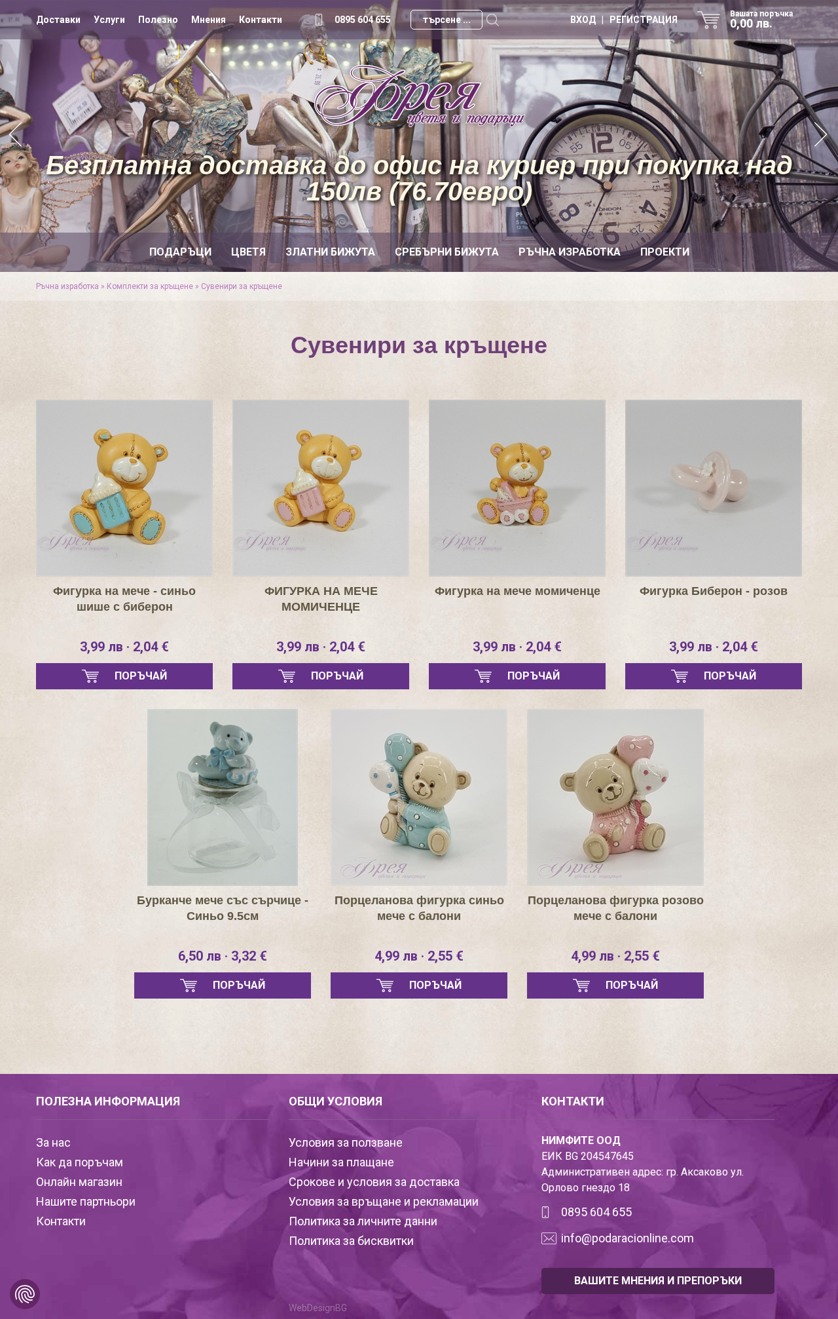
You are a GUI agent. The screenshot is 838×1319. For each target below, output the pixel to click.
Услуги (109, 19)
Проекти (664, 252)
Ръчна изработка (570, 252)
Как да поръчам (79, 1162)
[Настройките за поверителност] (25, 1294)
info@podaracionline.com (627, 1238)
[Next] (821, 136)
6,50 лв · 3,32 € (222, 956)
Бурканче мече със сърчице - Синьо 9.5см (222, 908)
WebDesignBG (318, 1307)
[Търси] (492, 19)
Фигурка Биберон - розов (714, 591)
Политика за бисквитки (351, 1241)
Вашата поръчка (761, 19)
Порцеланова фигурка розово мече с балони (616, 908)
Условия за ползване (346, 1142)
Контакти (260, 19)
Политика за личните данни (363, 1221)
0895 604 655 (363, 19)
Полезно (158, 19)
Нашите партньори (86, 1201)
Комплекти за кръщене (150, 286)
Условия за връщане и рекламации (384, 1201)
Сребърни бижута (447, 252)
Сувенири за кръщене (241, 286)
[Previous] (16, 136)
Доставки (58, 19)
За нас (53, 1142)
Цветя (248, 252)
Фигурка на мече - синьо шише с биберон (124, 598)
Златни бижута (330, 252)
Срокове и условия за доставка (374, 1182)
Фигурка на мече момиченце (517, 591)
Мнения (208, 19)
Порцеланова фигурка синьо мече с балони (419, 908)
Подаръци (180, 252)
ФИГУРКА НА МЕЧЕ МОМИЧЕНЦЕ (321, 598)
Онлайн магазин (79, 1182)
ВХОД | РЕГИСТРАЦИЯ (624, 19)
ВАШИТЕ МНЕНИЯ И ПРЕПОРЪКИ (658, 1280)
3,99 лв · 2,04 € (124, 647)
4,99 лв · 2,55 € (419, 956)
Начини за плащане (341, 1162)
